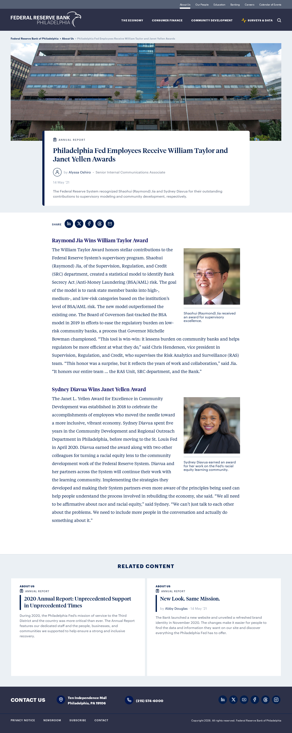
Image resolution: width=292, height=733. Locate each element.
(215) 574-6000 (149, 700)
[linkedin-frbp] (222, 700)
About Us (185, 4)
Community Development (212, 20)
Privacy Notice (23, 720)
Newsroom (52, 720)
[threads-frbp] (265, 700)
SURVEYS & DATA (260, 20)
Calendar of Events (270, 4)
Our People (201, 4)
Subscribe (77, 720)
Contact (101, 720)
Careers (249, 4)
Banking (235, 4)
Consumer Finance (167, 20)
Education (219, 4)
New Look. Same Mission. (190, 598)
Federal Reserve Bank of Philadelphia (46, 19)
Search (279, 20)
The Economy (132, 20)
